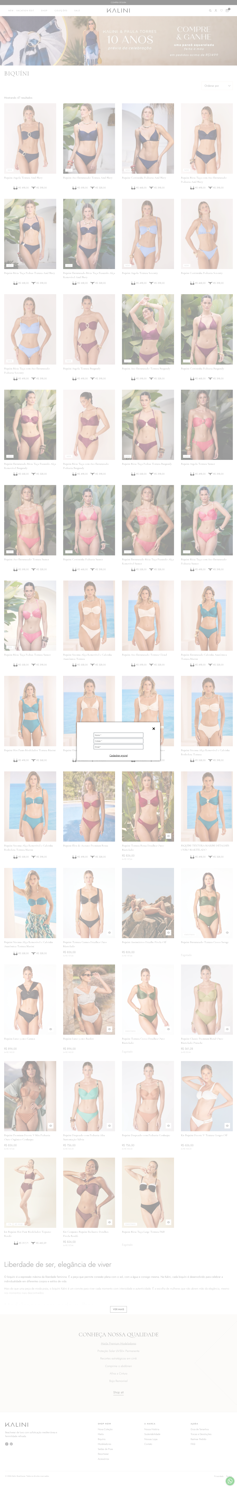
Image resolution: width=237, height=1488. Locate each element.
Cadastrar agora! (118, 755)
